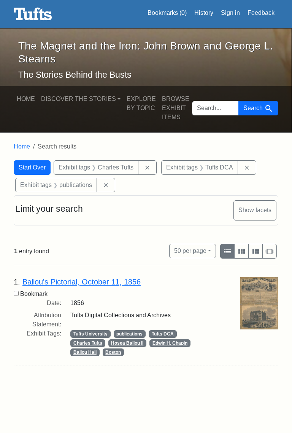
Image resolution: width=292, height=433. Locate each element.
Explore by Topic (141, 103)
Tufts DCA (163, 334)
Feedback (261, 13)
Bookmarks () (167, 13)
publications (129, 334)
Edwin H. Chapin (169, 343)
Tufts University (90, 334)
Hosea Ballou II (127, 343)
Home (26, 99)
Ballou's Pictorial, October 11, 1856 (81, 282)
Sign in (230, 13)
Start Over (32, 167)
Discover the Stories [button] (78, 99)
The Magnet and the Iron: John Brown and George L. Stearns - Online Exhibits (33, 14)
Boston (113, 352)
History (203, 13)
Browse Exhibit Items (175, 108)
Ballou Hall (85, 352)
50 (190, 250)
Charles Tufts (87, 343)
